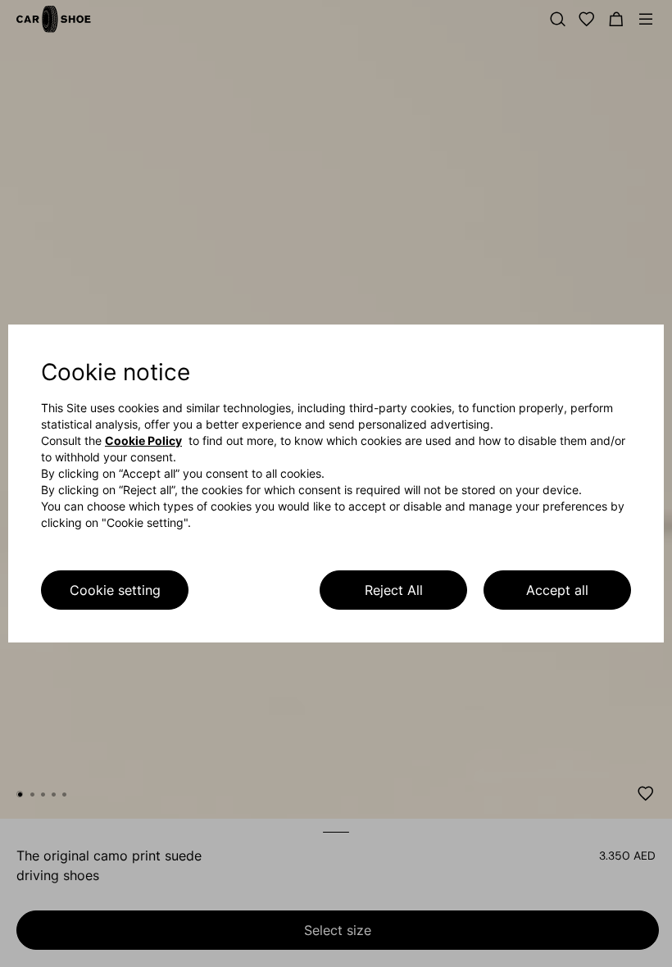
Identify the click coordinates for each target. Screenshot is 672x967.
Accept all (557, 590)
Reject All (394, 590)
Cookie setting (115, 590)
